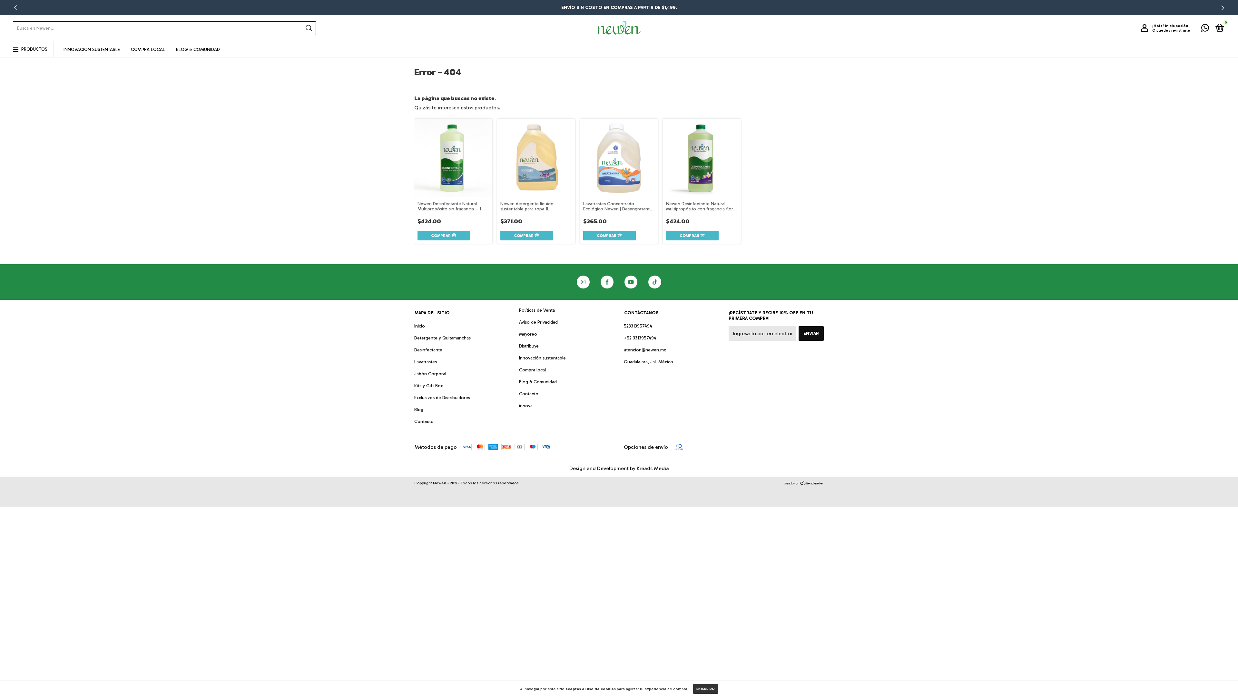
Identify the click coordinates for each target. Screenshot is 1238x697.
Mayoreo (528, 334)
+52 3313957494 (640, 338)
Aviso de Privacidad (538, 322)
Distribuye (529, 346)
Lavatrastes (425, 362)
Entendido (705, 689)
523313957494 (638, 326)
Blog (418, 409)
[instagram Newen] (583, 282)
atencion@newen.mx (645, 350)
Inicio (419, 326)
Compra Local (148, 49)
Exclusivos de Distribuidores (442, 397)
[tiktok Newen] (654, 282)
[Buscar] (308, 28)
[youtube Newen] (630, 282)
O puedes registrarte (1171, 30)
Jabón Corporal (430, 374)
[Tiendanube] (803, 484)
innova (526, 406)
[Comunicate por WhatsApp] (1205, 29)
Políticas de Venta (537, 310)
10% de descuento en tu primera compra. (619, 7)
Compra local (532, 370)
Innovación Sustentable (92, 49)
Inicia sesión (1176, 26)
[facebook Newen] (607, 282)
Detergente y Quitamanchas (442, 338)
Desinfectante (428, 350)
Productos (34, 49)
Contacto (424, 421)
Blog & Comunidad (198, 49)
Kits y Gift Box (428, 386)
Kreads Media (653, 468)
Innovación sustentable (542, 358)
